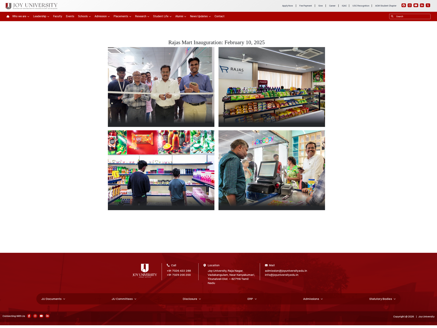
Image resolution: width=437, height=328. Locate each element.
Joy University (426, 316)
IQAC (344, 5)
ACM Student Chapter (385, 5)
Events (70, 16)
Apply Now (287, 5)
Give (320, 5)
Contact (219, 16)
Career (332, 5)
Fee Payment (305, 5)
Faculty (57, 16)
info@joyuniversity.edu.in (281, 275)
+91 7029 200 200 (179, 275)
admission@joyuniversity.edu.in (285, 271)
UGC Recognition (361, 5)
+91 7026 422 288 (179, 271)
